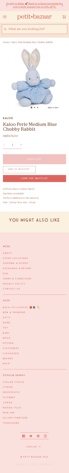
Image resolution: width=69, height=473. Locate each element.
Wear (7, 338)
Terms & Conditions (17, 279)
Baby (6, 333)
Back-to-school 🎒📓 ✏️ (21, 307)
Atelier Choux (13, 382)
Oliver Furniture (15, 418)
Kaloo (8, 118)
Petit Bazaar (32, 457)
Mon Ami (9, 413)
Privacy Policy (14, 284)
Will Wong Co (42, 464)
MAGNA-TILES (12, 408)
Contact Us (11, 289)
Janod (8, 403)
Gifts (7, 318)
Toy (5, 328)
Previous (8, 5)
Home (6, 42)
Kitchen (8, 343)
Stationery (11, 348)
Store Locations (15, 258)
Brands (8, 359)
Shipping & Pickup (15, 263)
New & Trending (14, 312)
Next (60, 5)
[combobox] (37, 29)
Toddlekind (11, 423)
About (7, 253)
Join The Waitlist (34, 178)
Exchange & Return (17, 268)
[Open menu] (8, 17)
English (32, 447)
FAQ (5, 274)
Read (6, 364)
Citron (8, 387)
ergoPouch (11, 392)
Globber (9, 397)
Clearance (11, 353)
